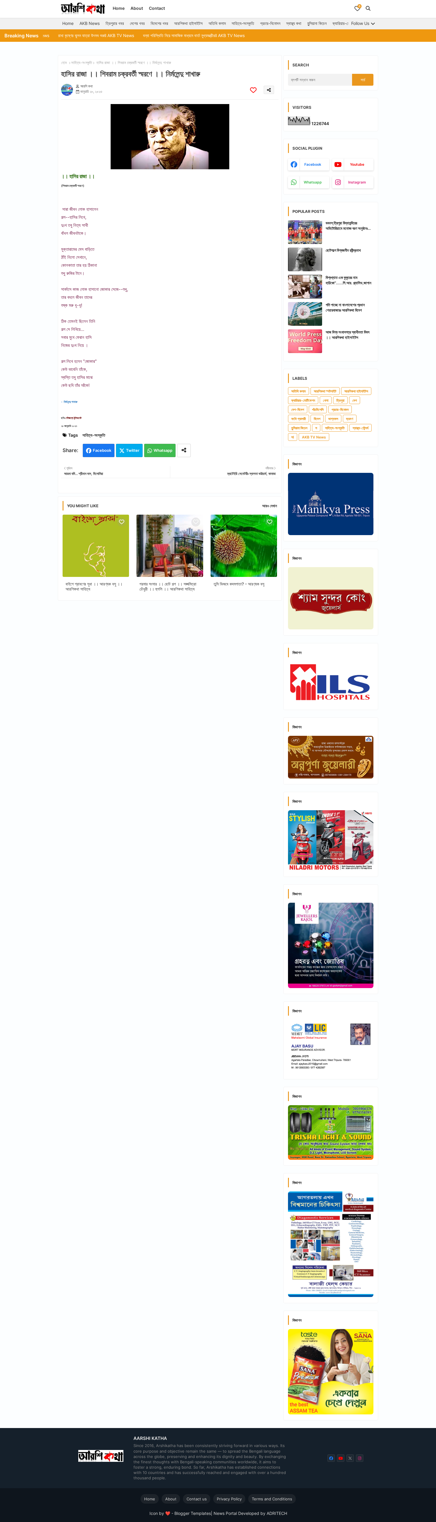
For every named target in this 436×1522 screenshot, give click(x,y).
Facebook (102, 450)
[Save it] (253, 90)
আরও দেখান (269, 505)
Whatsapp (163, 450)
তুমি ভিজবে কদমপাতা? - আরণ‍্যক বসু (239, 583)
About (137, 8)
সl (292, 437)
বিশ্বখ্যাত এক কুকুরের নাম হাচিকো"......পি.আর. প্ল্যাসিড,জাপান (348, 280)
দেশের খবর (137, 23)
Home (119, 8)
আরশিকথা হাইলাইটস (188, 23)
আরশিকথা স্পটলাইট (325, 391)
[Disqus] (170, 682)
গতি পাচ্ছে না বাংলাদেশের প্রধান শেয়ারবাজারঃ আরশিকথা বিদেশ (345, 307)
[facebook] (331, 1458)
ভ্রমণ (349, 419)
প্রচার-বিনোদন (270, 23)
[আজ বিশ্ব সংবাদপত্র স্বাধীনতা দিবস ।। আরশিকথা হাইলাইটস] (305, 341)
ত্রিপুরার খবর (115, 23)
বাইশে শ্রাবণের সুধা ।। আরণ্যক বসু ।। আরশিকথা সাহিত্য (94, 586)
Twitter (132, 450)
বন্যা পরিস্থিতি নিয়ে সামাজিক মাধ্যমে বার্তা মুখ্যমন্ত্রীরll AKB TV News (149, 35)
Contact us (197, 1499)
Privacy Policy (229, 1499)
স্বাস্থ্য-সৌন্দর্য (360, 428)
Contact (157, 8)
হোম (64, 62)
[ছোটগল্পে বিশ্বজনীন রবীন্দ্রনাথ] (305, 259)
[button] (368, 8)
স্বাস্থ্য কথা (293, 23)
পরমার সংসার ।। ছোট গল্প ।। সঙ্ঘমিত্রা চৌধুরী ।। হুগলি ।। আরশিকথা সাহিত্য (167, 586)
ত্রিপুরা (340, 400)
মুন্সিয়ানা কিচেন (317, 23)
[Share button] (184, 450)
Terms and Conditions (272, 1499)
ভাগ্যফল (333, 419)
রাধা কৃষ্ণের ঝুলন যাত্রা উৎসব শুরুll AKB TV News (51, 35)
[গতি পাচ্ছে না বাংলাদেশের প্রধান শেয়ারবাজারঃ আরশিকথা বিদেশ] (305, 314)
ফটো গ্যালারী (298, 419)
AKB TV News (314, 437)
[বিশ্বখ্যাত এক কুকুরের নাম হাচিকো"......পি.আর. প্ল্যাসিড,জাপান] (305, 287)
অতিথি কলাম (217, 23)
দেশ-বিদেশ (297, 409)
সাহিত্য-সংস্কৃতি (243, 23)
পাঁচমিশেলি (318, 409)
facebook (312, 164)
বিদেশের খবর (159, 23)
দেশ (354, 400)
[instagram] (359, 1458)
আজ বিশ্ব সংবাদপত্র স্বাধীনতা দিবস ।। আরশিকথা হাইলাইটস (348, 335)
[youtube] (340, 1458)
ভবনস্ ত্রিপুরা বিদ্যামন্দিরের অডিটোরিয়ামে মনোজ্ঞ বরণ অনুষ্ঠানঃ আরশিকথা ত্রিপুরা (347, 226)
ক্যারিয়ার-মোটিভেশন (346, 23)
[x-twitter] (350, 1458)
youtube (357, 164)
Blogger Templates (192, 1513)
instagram (357, 182)
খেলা (325, 400)
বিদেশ (317, 419)
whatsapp (313, 182)
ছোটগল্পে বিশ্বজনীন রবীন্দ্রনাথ (343, 250)
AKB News (89, 23)
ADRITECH (277, 1513)
